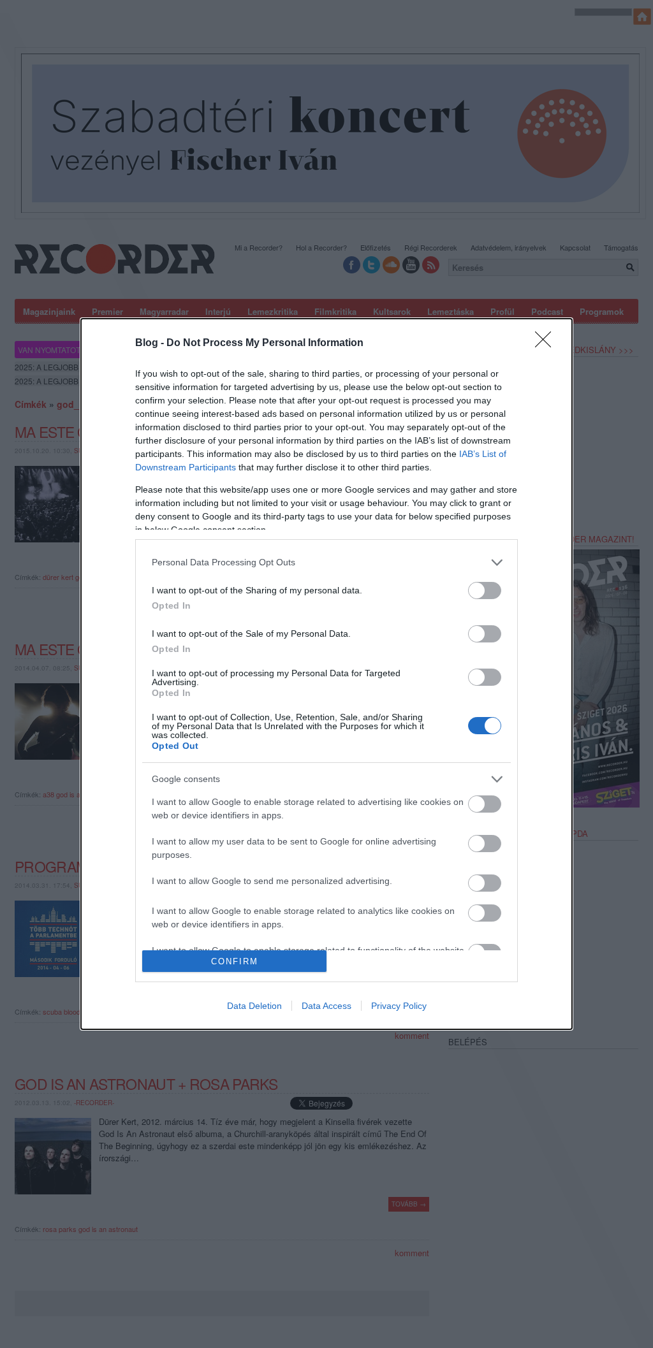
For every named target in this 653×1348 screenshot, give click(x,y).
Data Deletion (254, 1006)
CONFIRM (234, 961)
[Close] (547, 343)
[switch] (484, 590)
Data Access (326, 1006)
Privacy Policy (399, 1006)
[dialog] (326, 674)
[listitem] (326, 562)
